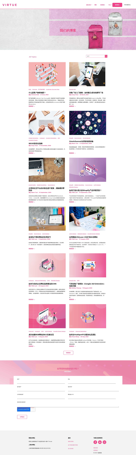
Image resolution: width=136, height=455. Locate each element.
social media (32, 185)
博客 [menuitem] (95, 5)
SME (78, 280)
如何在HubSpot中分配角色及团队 (82, 335)
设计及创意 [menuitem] (70, 448)
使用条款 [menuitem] (96, 450)
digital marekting (41, 185)
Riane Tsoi (75, 143)
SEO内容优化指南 (35, 143)
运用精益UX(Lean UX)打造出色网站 (83, 237)
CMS (48, 280)
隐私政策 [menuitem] (96, 447)
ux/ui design (97, 185)
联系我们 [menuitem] (102, 5)
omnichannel (86, 138)
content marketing (51, 138)
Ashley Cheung (76, 288)
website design (73, 187)
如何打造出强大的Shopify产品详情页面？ (85, 190)
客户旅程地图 (41, 89)
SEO (59, 138)
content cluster (33, 140)
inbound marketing (40, 280)
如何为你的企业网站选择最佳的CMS (42, 284)
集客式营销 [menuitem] (70, 441)
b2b (30, 89)
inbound (31, 331)
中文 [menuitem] (110, 5)
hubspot (42, 138)
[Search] (106, 56)
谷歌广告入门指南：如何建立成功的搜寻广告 (86, 93)
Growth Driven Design (94, 233)
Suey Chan (75, 94)
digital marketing (33, 138)
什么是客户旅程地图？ (37, 93)
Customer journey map (52, 89)
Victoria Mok (35, 94)
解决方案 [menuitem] (88, 5)
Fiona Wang (75, 336)
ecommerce (78, 138)
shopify (71, 138)
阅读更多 (31, 106)
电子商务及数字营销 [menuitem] (73, 445)
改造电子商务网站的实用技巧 (40, 237)
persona (34, 89)
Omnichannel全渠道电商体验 (81, 141)
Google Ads (72, 89)
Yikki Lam (75, 192)
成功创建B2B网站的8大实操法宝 (41, 335)
